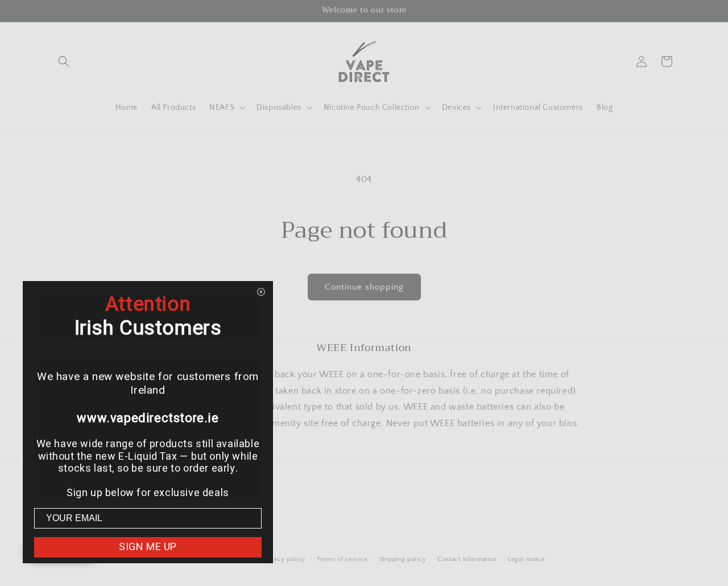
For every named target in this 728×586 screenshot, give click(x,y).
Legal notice (526, 559)
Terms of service (342, 559)
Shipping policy (403, 559)
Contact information (467, 559)
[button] (63, 61)
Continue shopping (364, 287)
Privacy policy (283, 559)
